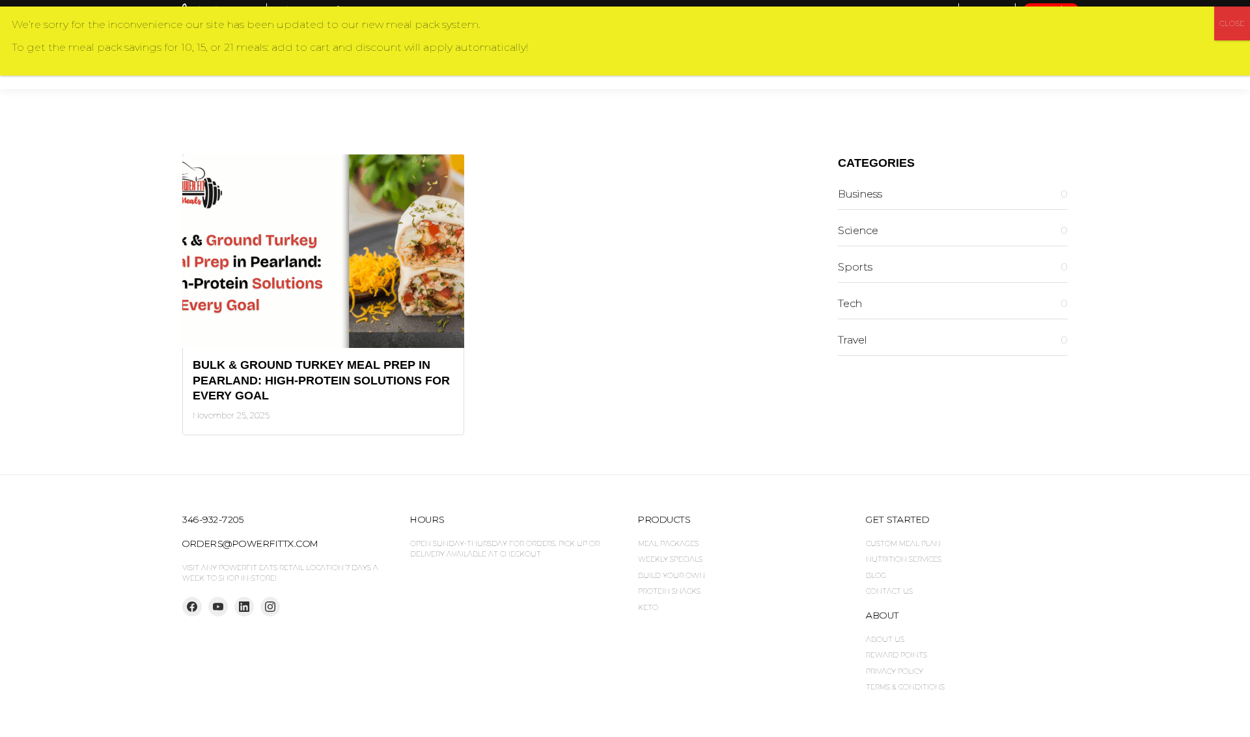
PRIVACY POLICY (894, 671)
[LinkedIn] (244, 606)
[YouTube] (218, 606)
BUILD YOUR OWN (671, 575)
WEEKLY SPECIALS (670, 559)
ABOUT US (885, 639)
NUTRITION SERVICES (903, 559)
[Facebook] (192, 606)
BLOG (876, 575)
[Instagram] (270, 606)
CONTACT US (889, 591)
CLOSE (1232, 23)
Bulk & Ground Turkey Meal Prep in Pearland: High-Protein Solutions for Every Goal (321, 380)
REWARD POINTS (896, 654)
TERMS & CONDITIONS (905, 686)
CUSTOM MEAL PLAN (903, 543)
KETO (648, 607)
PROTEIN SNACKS (669, 591)
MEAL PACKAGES (668, 543)
